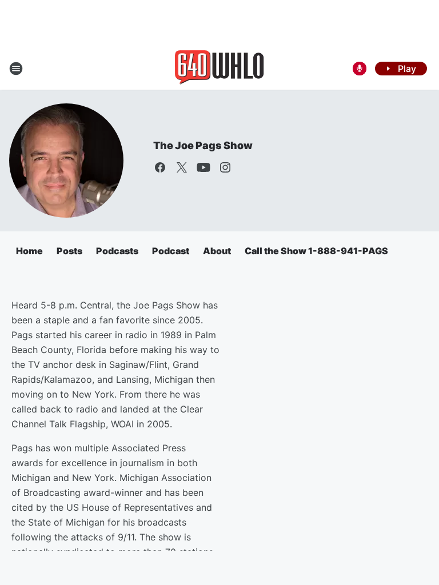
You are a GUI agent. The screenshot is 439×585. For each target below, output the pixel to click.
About (217, 251)
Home (29, 251)
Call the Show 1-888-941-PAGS (316, 251)
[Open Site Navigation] (16, 68)
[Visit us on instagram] (225, 167)
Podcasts (117, 251)
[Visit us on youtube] (203, 167)
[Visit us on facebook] (160, 167)
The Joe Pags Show (203, 145)
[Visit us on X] (182, 167)
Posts (69, 251)
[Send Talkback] (359, 68)
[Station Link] (219, 68)
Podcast (170, 251)
